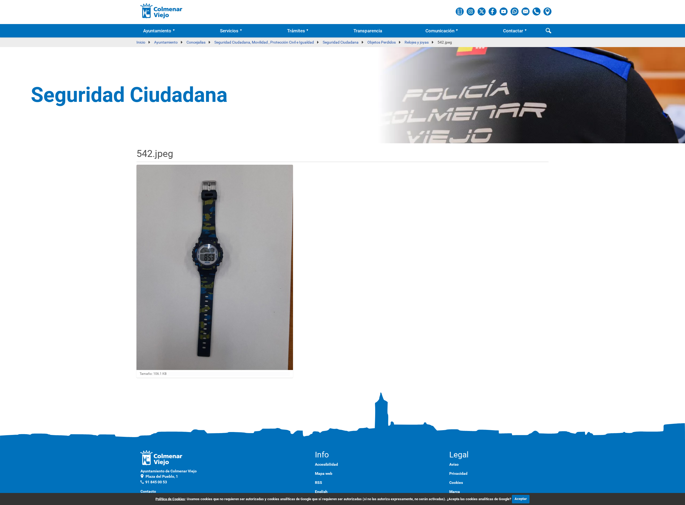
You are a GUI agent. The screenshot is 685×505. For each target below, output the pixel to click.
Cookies (456, 482)
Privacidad (458, 473)
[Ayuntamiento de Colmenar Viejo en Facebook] (493, 11)
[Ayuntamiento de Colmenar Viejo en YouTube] (503, 11)
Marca (454, 491)
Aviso (454, 464)
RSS (318, 482)
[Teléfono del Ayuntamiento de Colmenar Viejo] (536, 11)
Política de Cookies (170, 499)
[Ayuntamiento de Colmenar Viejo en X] (482, 11)
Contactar (513, 30)
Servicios (229, 30)
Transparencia (367, 30)
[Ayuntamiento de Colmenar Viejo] (161, 11)
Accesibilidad (326, 464)
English (321, 491)
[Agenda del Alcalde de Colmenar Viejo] (460, 11)
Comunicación (439, 30)
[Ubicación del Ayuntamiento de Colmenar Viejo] (547, 11)
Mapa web (323, 473)
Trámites (296, 30)
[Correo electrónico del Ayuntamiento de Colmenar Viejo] (525, 11)
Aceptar (521, 499)
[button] (175, 30)
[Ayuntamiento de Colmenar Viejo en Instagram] (471, 11)
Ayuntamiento (157, 30)
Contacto (148, 491)
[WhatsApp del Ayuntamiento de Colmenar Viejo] (514, 11)
